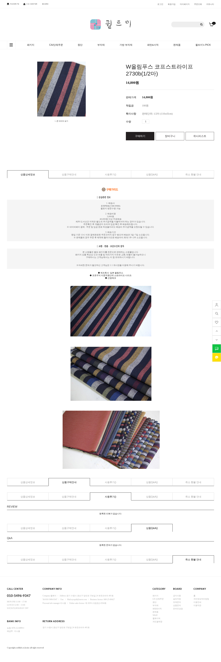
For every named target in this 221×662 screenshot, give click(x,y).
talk (216, 348)
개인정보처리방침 (201, 599)
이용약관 (197, 605)
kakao (216, 357)
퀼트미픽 (156, 618)
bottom (216, 339)
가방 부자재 (126, 44)
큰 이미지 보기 (62, 121)
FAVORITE (14, 4)
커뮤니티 (210, 4)
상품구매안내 (69, 174)
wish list (216, 322)
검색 (201, 24)
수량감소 (157, 121)
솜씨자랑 (177, 599)
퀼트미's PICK (203, 44)
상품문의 (177, 605)
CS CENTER (32, 4)
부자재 (101, 44)
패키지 (30, 44)
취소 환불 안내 (193, 174)
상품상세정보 (28, 174)
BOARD (45, 4)
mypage (216, 304)
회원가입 (172, 4)
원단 (80, 44)
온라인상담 (178, 608)
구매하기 (140, 136)
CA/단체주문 (56, 44)
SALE (155, 615)
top (216, 331)
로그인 (160, 4)
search (216, 313)
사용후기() (110, 174)
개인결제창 (157, 621)
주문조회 (198, 4)
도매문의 (177, 602)
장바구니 (170, 136)
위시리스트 (199, 136)
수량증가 (152, 121)
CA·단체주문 (158, 599)
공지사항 (177, 595)
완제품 (177, 44)
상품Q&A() (152, 174)
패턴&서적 (153, 44)
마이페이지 (185, 4)
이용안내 (197, 602)
